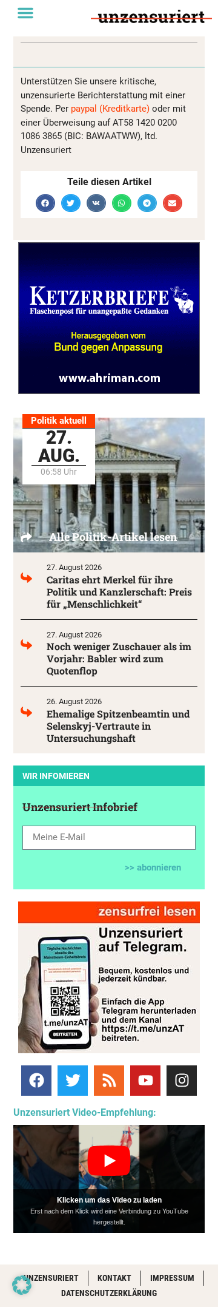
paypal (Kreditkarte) (110, 108)
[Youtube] (145, 1080)
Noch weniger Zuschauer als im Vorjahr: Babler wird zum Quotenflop (119, 658)
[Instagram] (182, 1080)
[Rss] (109, 1080)
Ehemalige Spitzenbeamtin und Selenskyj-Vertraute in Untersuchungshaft (118, 725)
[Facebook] (36, 1080)
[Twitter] (73, 1080)
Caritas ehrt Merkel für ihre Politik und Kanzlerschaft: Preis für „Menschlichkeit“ (119, 591)
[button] (25, 12)
